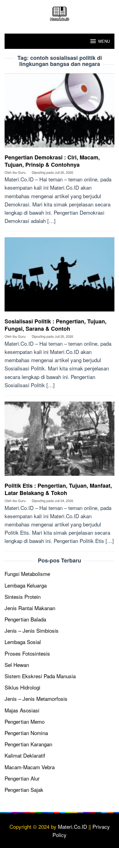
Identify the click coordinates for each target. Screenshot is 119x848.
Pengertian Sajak (24, 789)
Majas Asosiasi (22, 710)
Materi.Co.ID (72, 826)
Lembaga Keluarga (26, 585)
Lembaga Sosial (23, 642)
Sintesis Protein (23, 596)
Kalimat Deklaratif (25, 755)
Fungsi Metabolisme (27, 573)
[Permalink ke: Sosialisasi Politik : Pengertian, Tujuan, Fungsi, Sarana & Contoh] (59, 276)
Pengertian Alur (22, 778)
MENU (104, 41)
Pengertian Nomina (26, 733)
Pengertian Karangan (28, 744)
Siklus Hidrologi (22, 687)
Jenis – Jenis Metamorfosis (36, 698)
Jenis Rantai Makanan (30, 608)
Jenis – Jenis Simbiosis (32, 630)
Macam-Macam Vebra (30, 767)
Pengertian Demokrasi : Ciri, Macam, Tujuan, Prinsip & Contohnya (52, 161)
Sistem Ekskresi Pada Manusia (40, 676)
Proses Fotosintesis (27, 653)
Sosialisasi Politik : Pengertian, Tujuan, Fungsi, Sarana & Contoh (55, 325)
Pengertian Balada (25, 619)
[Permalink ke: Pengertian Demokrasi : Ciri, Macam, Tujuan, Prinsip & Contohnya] (59, 112)
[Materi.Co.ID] (59, 12)
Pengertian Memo (25, 721)
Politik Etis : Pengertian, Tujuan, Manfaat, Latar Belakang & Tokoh (58, 489)
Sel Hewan (17, 664)
